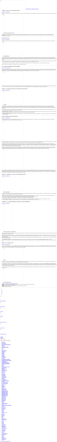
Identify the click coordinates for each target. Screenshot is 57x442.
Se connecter (1, 441)
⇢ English (1, 338)
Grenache (3, 374)
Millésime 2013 (5, 394)
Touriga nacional (4, 424)
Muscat (3, 401)
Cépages (3, 358)
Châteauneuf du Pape (6, 363)
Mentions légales (6, 441)
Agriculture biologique (6, 344)
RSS (9, 441)
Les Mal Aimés (4, 384)
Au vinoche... (4, 350)
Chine (3, 364)
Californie (3, 355)
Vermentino (3, 427)
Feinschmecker (4, 369)
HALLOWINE (4, 377)
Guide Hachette (4, 376)
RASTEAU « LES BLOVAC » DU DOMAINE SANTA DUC (10, 283)
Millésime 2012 (5, 393)
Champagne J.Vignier (6, 359)
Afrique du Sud (4, 343)
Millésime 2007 (4, 388)
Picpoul (3, 406)
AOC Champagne (5, 347)
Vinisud (3, 435)
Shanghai (3, 421)
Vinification (3, 434)
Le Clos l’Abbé (5, 382)
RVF (2, 417)
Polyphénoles (3, 409)
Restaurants (3, 414)
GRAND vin (3, 373)
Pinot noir (3, 408)
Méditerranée (4, 386)
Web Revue (3, 437)
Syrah (3, 422)
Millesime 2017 (4, 397)
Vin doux (3, 431)
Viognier (3, 436)
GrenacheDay (3, 375)
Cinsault (3, 365)
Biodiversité (3, 351)
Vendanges (4, 426)
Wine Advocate (4, 438)
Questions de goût (4, 412)
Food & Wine (4, 370)
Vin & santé (3, 429)
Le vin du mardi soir (5, 383)
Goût (2, 372)
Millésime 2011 (5, 392)
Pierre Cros (4, 407)
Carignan (3, 356)
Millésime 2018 (4, 398)
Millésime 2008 (4, 389)
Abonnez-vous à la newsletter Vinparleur (5, 340)
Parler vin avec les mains (6, 405)
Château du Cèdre (5, 362)
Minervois (4, 400)
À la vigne (4, 342)
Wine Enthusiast (4, 439)
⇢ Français (1, 336)
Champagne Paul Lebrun (6, 360)
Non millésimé (4, 403)
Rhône (3, 415)
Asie (2, 349)
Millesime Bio (4, 399)
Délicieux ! (3, 368)
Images (3, 378)
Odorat (3, 404)
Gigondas (3, 371)
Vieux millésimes (4, 428)
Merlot (3, 387)
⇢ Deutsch (1, 337)
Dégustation (4, 367)
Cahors (3, 354)
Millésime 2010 (5, 390)
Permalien (3, 39)
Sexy (2, 420)
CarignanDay (4, 357)
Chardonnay (4, 361)
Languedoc (3, 381)
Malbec (3, 385)
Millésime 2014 (5, 395)
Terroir (3, 423)
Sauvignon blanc (4, 419)
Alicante (3, 345)
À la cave (3, 341)
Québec (3, 411)
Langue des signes (5, 380)
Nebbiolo (3, 402)
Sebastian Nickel (8, 39)
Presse (2, 410)
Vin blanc (4, 430)
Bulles (3, 353)
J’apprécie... (4, 379)
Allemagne (3, 346)
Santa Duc (4, 418)
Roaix (2, 416)
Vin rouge (3, 432)
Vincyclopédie (4, 433)
